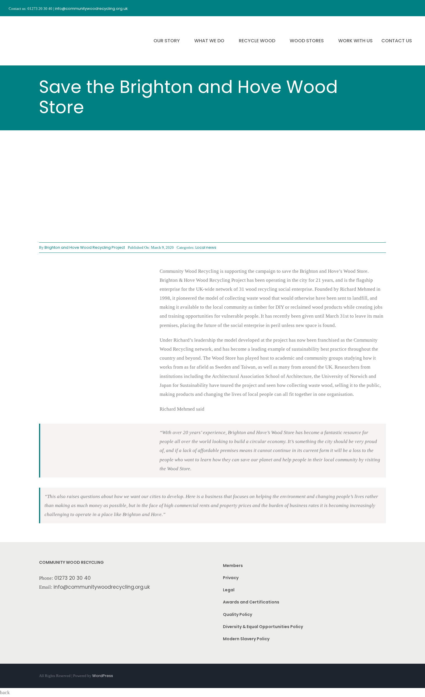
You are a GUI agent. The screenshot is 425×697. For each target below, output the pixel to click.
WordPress (102, 675)
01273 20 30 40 (72, 578)
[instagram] (393, 8)
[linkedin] (414, 8)
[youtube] (403, 8)
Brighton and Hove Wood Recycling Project (85, 247)
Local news (205, 247)
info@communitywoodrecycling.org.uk (101, 586)
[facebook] (382, 8)
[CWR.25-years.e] (30, 21)
